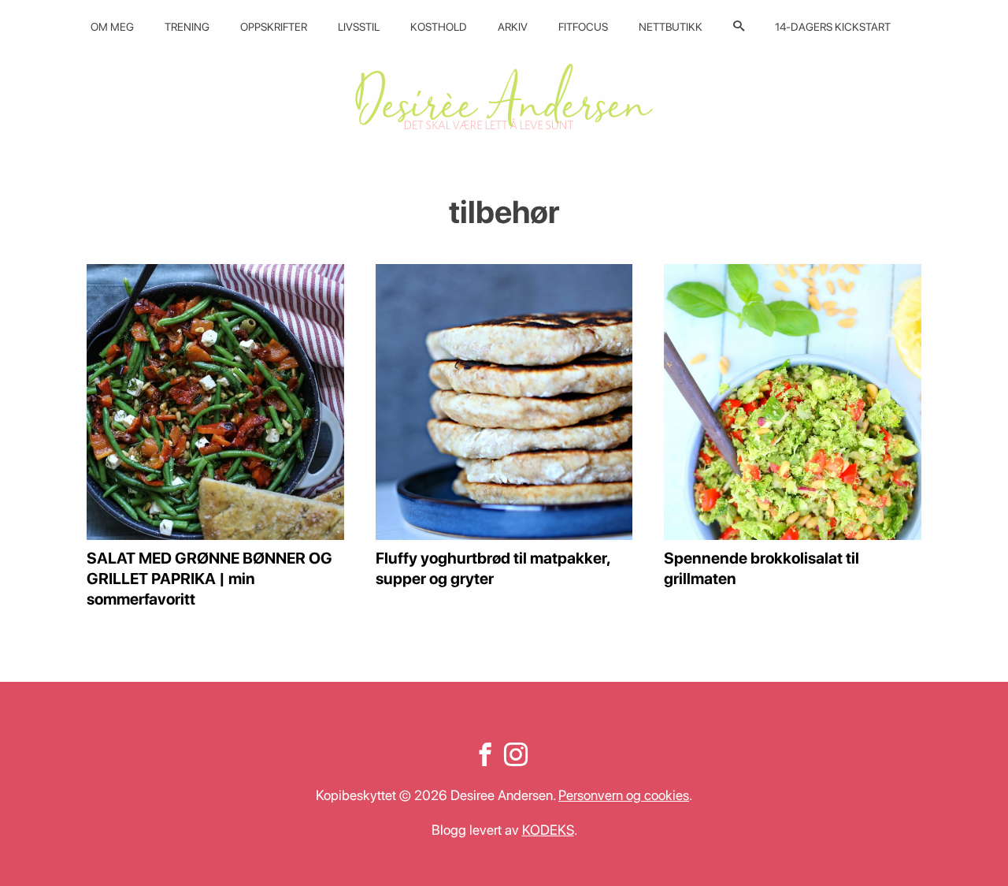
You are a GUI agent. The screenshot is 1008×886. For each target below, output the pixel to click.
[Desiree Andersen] (504, 96)
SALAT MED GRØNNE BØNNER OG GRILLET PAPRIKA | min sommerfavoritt (209, 579)
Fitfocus (583, 26)
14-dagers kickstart (833, 26)
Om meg (112, 26)
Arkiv (513, 26)
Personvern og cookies (623, 795)
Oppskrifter (273, 26)
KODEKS (548, 829)
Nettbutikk (670, 26)
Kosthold (438, 26)
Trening (187, 26)
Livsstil (359, 26)
